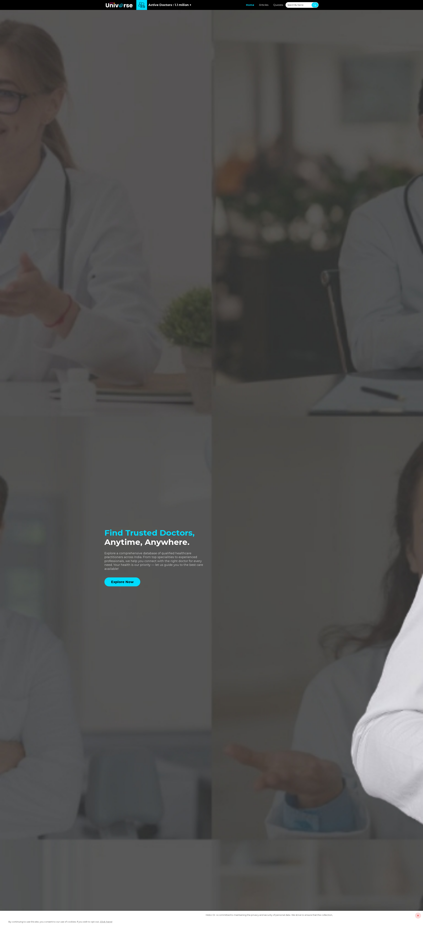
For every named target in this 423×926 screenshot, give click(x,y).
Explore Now (122, 582)
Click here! (106, 921)
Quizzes (278, 4)
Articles (263, 4)
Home (250, 4)
